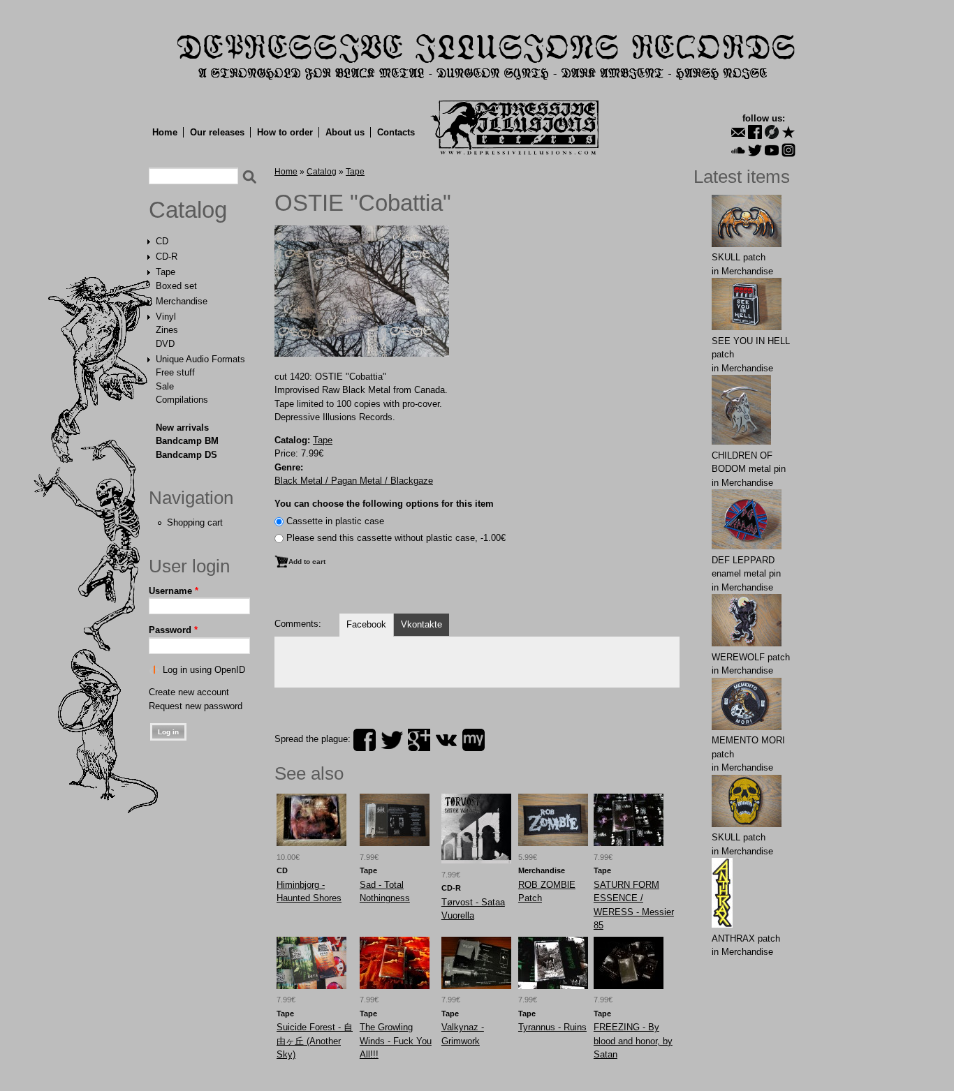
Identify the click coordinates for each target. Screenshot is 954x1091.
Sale (165, 386)
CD (162, 241)
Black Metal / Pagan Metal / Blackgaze (353, 480)
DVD (165, 344)
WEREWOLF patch (751, 657)
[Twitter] (755, 150)
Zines (167, 330)
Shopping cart (195, 522)
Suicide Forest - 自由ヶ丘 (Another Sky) (315, 1041)
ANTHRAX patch (746, 938)
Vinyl (166, 316)
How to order (285, 132)
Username (173, 591)
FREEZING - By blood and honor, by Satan (633, 1041)
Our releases (217, 132)
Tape (165, 272)
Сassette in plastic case (335, 521)
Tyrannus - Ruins (552, 1027)
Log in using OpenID (204, 670)
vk (446, 740)
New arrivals (182, 427)
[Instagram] (788, 150)
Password (173, 630)
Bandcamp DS (186, 455)
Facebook (366, 624)
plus (419, 740)
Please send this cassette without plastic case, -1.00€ (396, 538)
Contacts (396, 132)
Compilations (182, 399)
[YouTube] (772, 150)
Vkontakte (421, 624)
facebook (364, 740)
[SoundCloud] (738, 150)
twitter (392, 740)
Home (164, 132)
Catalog (188, 210)
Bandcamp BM (187, 441)
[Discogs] (772, 132)
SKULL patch (738, 257)
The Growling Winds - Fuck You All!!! (396, 1041)
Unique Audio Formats (200, 359)
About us (345, 132)
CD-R (166, 256)
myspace (473, 740)
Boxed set (176, 286)
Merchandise (181, 301)
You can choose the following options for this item (384, 503)
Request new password (195, 706)
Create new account (189, 692)
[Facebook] (755, 132)
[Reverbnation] (788, 132)
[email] (738, 132)
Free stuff (175, 372)
